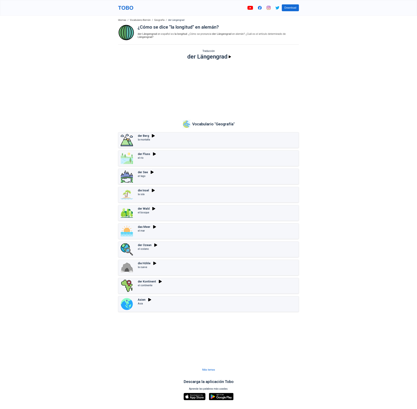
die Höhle (144, 263)
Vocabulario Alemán (140, 20)
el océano (143, 248)
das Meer (144, 226)
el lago (141, 176)
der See (143, 172)
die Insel (143, 190)
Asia (140, 303)
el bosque (143, 212)
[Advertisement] (208, 87)
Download (290, 7)
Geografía (159, 20)
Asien (141, 299)
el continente (145, 285)
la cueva (142, 267)
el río (141, 157)
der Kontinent (147, 281)
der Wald (144, 208)
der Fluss (144, 154)
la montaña (144, 139)
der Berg (143, 135)
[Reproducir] (230, 56)
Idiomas (122, 20)
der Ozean (144, 245)
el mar (141, 230)
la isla (141, 194)
